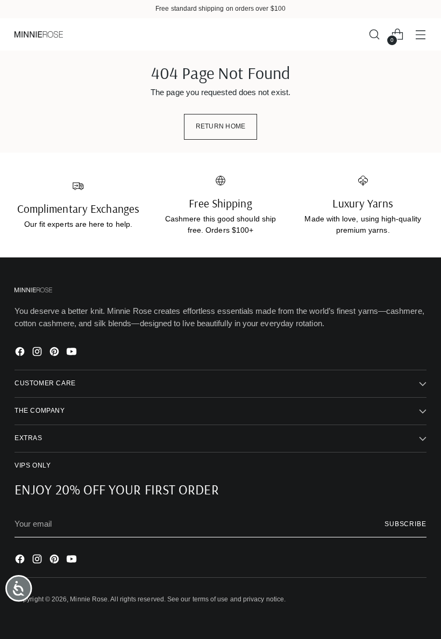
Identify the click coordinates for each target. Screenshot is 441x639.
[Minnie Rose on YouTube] (72, 353)
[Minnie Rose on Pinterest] (55, 353)
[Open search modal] (375, 35)
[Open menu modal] (421, 35)
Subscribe (405, 524)
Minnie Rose (89, 599)
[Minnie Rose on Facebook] (21, 353)
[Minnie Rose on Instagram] (38, 353)
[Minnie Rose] (39, 34)
